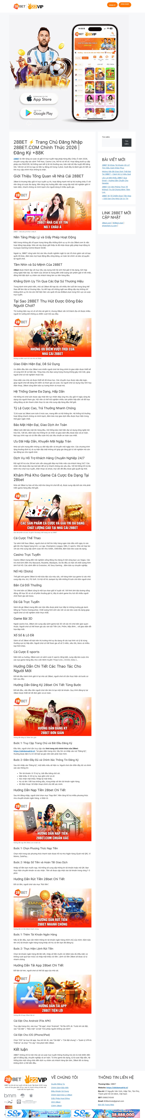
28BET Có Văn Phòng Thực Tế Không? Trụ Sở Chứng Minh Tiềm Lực (116, 189)
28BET (16, 159)
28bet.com (106, 223)
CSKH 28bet (56, 1106)
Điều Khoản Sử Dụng (60, 1091)
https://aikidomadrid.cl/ (24, 751)
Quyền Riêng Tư (58, 1084)
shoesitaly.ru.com (109, 226)
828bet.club (118, 223)
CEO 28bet (55, 1102)
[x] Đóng (9, 1107)
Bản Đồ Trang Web (106, 1105)
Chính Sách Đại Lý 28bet (61, 1095)
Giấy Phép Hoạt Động (60, 1098)
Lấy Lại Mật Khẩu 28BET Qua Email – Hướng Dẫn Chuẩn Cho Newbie (115, 180)
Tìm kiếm (106, 137)
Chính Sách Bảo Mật (59, 1088)
